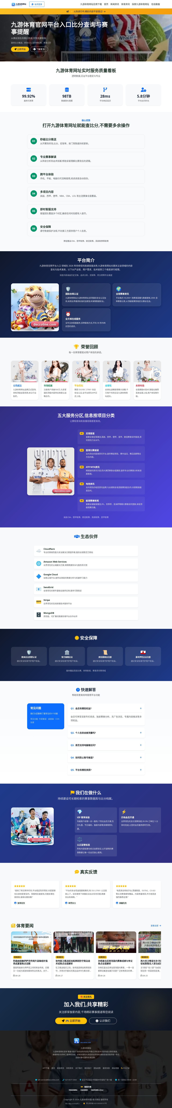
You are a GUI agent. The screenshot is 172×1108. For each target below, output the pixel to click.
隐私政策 (97, 1068)
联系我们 (88, 1068)
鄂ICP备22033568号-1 (72, 1104)
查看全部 (155, 925)
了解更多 (40, 49)
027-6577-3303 (71, 1080)
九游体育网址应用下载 (91, 4)
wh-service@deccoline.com (48, 1080)
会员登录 (38, 4)
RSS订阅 (126, 1068)
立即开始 (21, 49)
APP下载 (46, 1068)
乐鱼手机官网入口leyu (97, 1090)
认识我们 (104, 1021)
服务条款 (106, 1068)
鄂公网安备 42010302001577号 (96, 1103)
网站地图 (115, 1068)
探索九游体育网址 (140, 4)
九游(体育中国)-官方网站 (90, 1099)
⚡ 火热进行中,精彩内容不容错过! (86, 11)
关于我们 (78, 1068)
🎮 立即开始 (73, 1021)
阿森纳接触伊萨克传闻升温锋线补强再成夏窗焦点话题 (30, 962)
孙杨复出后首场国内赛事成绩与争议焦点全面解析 (115, 962)
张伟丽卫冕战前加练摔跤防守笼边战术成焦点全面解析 (73, 962)
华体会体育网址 (73, 1090)
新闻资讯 (114, 4)
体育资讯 (125, 4)
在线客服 (155, 4)
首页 (106, 4)
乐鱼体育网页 (84, 1090)
